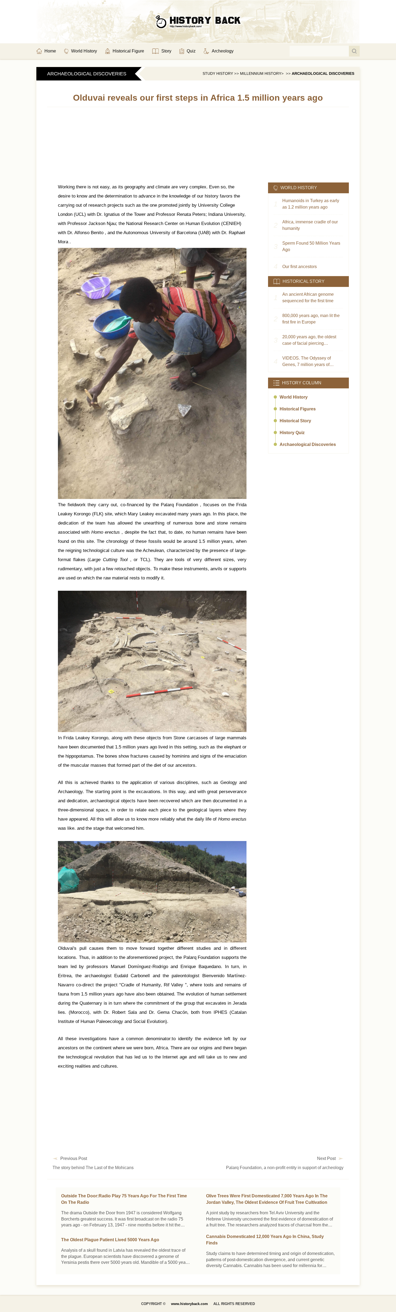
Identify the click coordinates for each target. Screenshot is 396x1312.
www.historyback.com (189, 1304)
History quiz (292, 432)
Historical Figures (298, 409)
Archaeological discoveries (323, 73)
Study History (218, 73)
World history (294, 397)
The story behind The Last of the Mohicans (93, 1167)
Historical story (295, 420)
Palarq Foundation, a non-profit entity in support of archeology (284, 1167)
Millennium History (260, 73)
